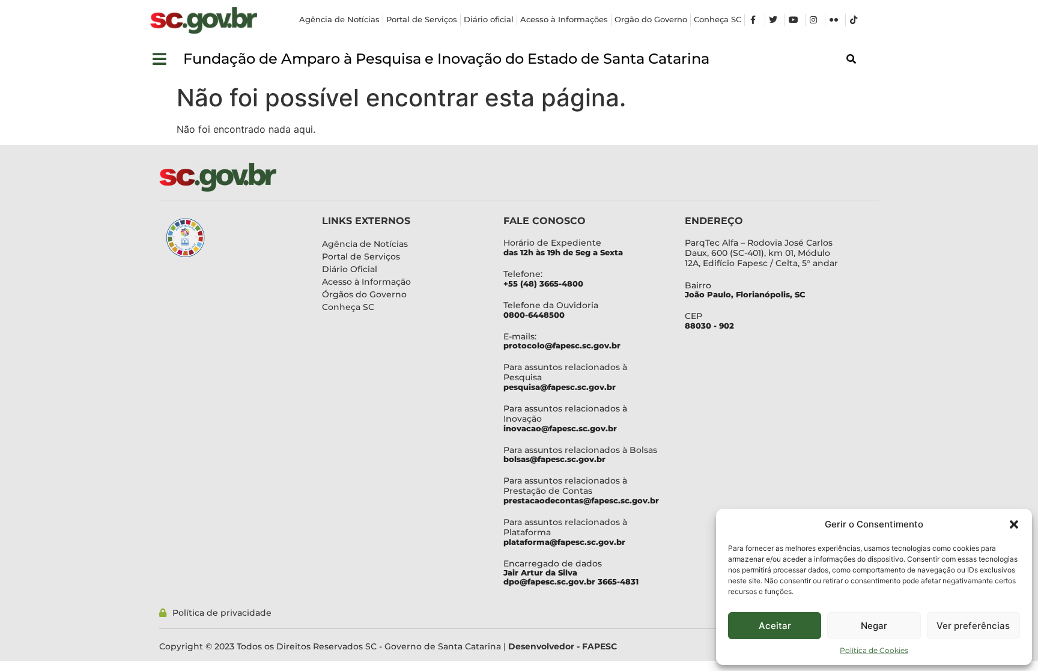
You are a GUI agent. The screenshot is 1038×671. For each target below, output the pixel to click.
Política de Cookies (874, 650)
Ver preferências (973, 625)
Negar (874, 625)
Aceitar (775, 625)
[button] (1014, 524)
